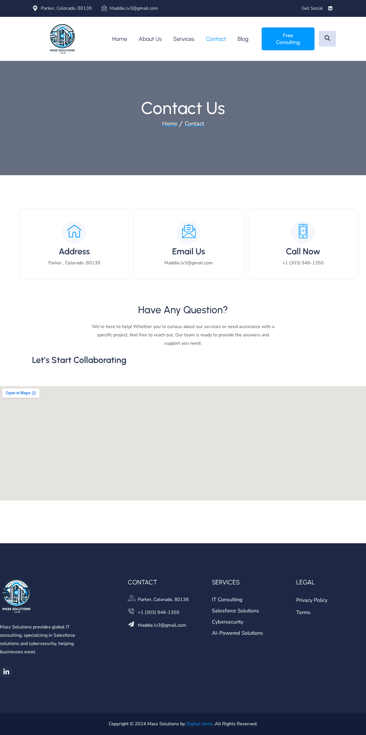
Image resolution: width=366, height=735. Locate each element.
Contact (216, 38)
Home (119, 38)
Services (183, 38)
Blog (243, 38)
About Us (150, 38)
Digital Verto (199, 724)
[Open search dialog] (327, 39)
